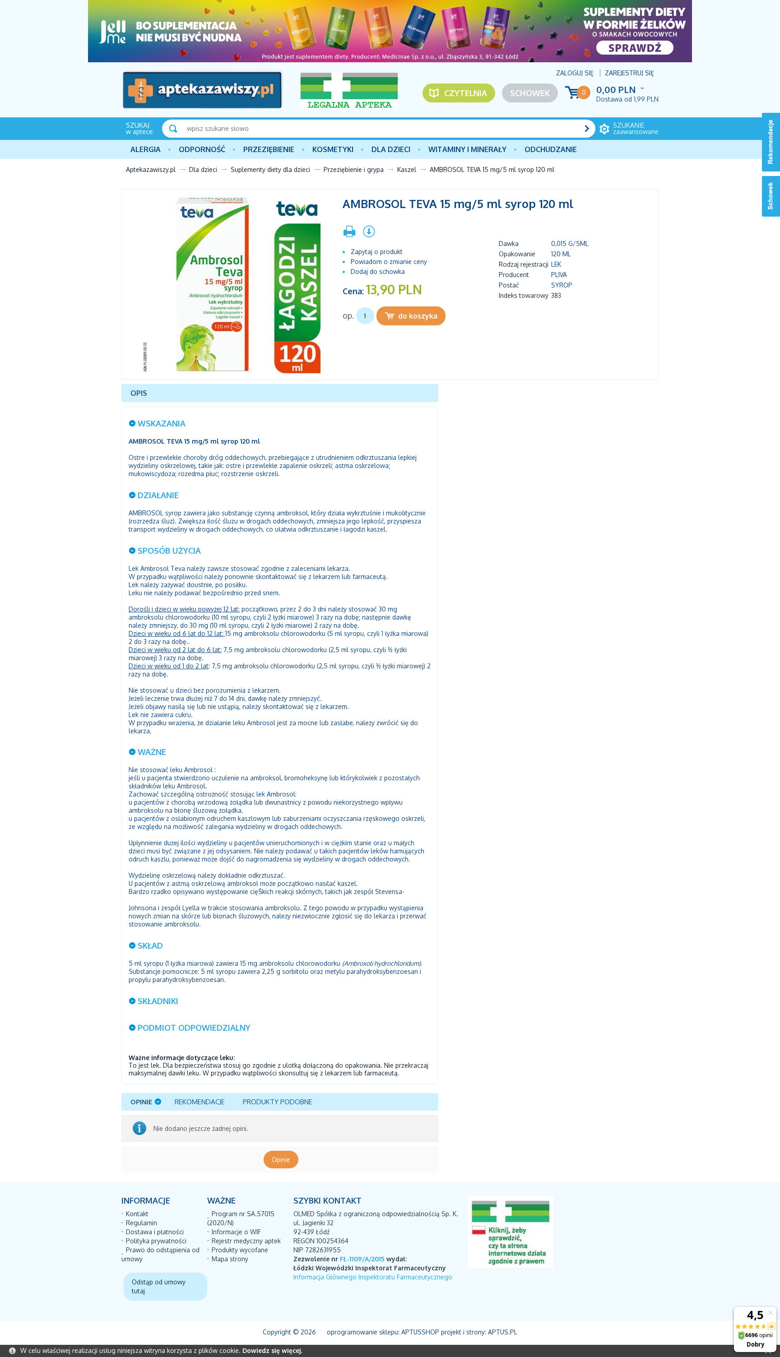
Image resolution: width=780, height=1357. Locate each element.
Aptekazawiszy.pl (151, 169)
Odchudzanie (551, 149)
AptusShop (420, 1332)
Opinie (281, 1159)
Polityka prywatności (156, 1241)
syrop (561, 285)
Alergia (145, 149)
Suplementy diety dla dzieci (270, 169)
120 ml (561, 254)
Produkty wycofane (240, 1250)
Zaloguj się (575, 73)
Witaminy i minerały (467, 149)
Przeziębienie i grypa (354, 169)
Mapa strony (230, 1259)
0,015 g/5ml (570, 243)
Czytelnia (465, 93)
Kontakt (137, 1214)
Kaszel (406, 169)
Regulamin (141, 1223)
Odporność (202, 149)
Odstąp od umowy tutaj (159, 1286)
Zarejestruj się (629, 73)
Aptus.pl (502, 1332)
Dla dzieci (390, 149)
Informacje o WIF (236, 1232)
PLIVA (559, 274)
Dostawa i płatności (155, 1232)
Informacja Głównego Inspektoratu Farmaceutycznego (372, 1277)
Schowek (530, 93)
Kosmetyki (332, 149)
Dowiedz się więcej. (272, 1350)
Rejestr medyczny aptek (246, 1241)
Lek (556, 264)
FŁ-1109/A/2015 (362, 1259)
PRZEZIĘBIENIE (268, 149)
